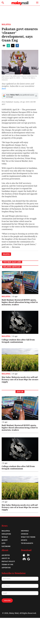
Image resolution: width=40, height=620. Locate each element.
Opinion (24, 534)
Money (5, 540)
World (5, 537)
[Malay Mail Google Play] (28, 557)
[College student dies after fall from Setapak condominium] (20, 322)
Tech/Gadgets (27, 543)
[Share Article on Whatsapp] (8, 47)
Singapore (6, 534)
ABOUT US (6, 558)
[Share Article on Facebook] (17, 47)
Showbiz (25, 531)
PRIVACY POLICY (8, 561)
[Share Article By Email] (4, 47)
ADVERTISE (6, 567)
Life (3, 543)
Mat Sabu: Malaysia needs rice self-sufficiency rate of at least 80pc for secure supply (20, 379)
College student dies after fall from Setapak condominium (18, 341)
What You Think (28, 537)
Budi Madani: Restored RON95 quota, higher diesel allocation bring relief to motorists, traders (20, 302)
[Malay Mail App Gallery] (24, 561)
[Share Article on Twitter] (12, 47)
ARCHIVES (6, 555)
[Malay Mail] (20, 4)
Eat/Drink (6, 546)
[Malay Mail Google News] (28, 561)
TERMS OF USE (7, 564)
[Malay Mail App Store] (24, 557)
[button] (36, 96)
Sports (24, 540)
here (4, 88)
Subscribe (7, 600)
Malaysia (6, 24)
